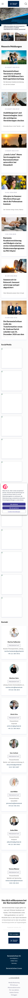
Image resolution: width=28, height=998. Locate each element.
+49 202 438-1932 (14, 806)
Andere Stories (14, 992)
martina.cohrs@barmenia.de (14, 687)
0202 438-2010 (14, 883)
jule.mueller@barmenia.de (14, 803)
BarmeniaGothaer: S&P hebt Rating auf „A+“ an (21, 38)
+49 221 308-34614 (14, 728)
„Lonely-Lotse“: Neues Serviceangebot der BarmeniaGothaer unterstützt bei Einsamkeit (12, 159)
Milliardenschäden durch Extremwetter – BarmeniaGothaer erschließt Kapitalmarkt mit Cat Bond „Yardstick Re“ (15, 28)
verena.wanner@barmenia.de (14, 880)
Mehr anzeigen (14, 934)
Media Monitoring (14, 982)
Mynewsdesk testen (14, 987)
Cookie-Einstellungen (14, 511)
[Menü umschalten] (2, 4)
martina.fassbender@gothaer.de (14, 651)
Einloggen (14, 995)
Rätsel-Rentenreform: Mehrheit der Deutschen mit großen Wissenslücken (6, 38)
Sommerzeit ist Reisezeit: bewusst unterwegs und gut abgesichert (11, 284)
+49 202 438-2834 (14, 690)
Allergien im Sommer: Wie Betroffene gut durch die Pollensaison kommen (12, 200)
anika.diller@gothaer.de (14, 842)
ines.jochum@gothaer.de (14, 765)
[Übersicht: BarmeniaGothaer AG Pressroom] (13, 4)
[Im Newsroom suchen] (26, 4)
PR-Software (14, 985)
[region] (14, 499)
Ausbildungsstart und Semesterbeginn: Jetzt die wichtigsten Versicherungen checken (13, 117)
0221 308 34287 (14, 767)
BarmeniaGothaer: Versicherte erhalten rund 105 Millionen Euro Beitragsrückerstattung (13, 75)
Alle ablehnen (14, 504)
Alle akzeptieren (14, 508)
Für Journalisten (14, 990)
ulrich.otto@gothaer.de (14, 726)
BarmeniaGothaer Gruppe (14, 968)
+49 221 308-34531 (14, 654)
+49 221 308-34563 (14, 844)
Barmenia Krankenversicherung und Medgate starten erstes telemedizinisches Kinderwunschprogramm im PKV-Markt (13, 244)
